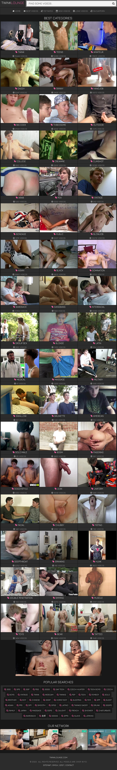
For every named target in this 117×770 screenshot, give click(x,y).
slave (77, 716)
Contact (69, 765)
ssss (47, 689)
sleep (108, 700)
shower (88, 710)
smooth (41, 705)
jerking (89, 716)
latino (64, 705)
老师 (43, 716)
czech (109, 689)
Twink (12, 3)
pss (37, 689)
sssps (108, 705)
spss (53, 705)
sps (18, 689)
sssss (54, 716)
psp (73, 694)
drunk (96, 705)
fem (89, 700)
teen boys (95, 689)
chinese (35, 700)
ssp (27, 689)
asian (10, 705)
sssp (48, 700)
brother (11, 700)
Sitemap (47, 765)
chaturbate (104, 710)
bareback (30, 716)
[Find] (113, 4)
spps (65, 716)
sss (8, 689)
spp (98, 700)
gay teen (59, 689)
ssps (49, 710)
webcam (49, 694)
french (75, 710)
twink (36, 694)
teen (83, 694)
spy (30, 705)
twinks (62, 694)
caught (61, 710)
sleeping (76, 700)
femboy (95, 694)
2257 (61, 765)
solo (107, 694)
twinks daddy (80, 705)
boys (11, 694)
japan (23, 710)
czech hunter (76, 689)
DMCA (55, 765)
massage (36, 710)
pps (20, 705)
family (11, 710)
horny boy (61, 700)
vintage (24, 694)
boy (24, 700)
